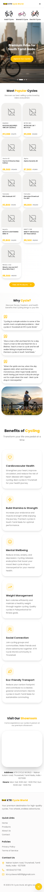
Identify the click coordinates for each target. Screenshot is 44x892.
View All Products (20, 284)
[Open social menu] (38, 886)
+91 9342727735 (13, 870)
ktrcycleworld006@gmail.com (20, 874)
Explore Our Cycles (18, 58)
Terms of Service (10, 850)
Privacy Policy (8, 846)
